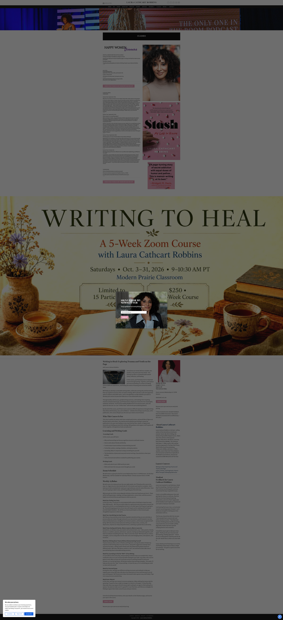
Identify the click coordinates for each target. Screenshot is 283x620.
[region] (19, 608)
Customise (9, 614)
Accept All (28, 614)
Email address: (124, 310)
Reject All (19, 614)
